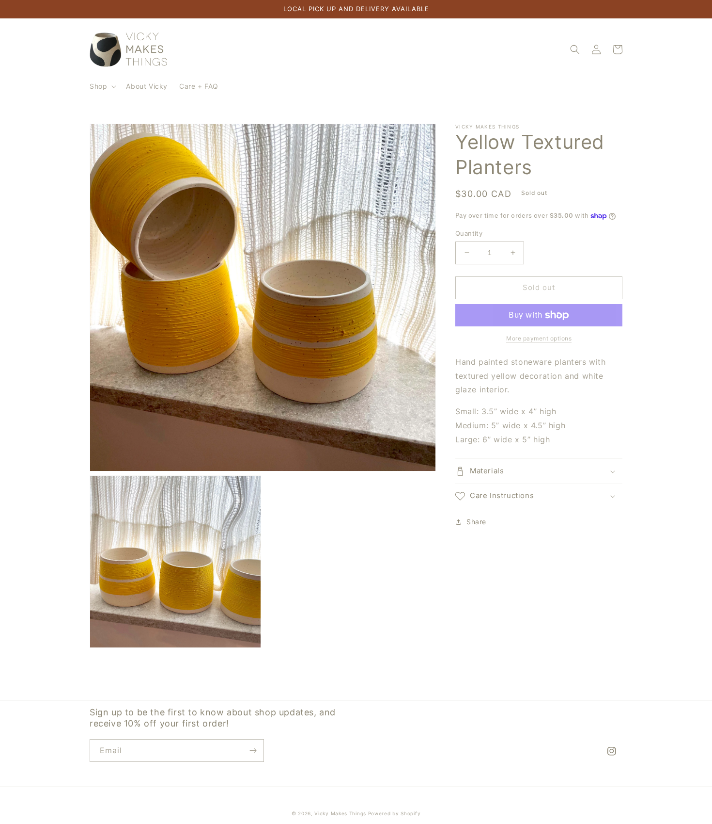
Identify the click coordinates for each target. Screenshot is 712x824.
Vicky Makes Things (340, 813)
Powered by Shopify (394, 813)
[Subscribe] (252, 750)
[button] (102, 86)
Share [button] (476, 522)
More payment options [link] (539, 338)
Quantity (468, 233)
